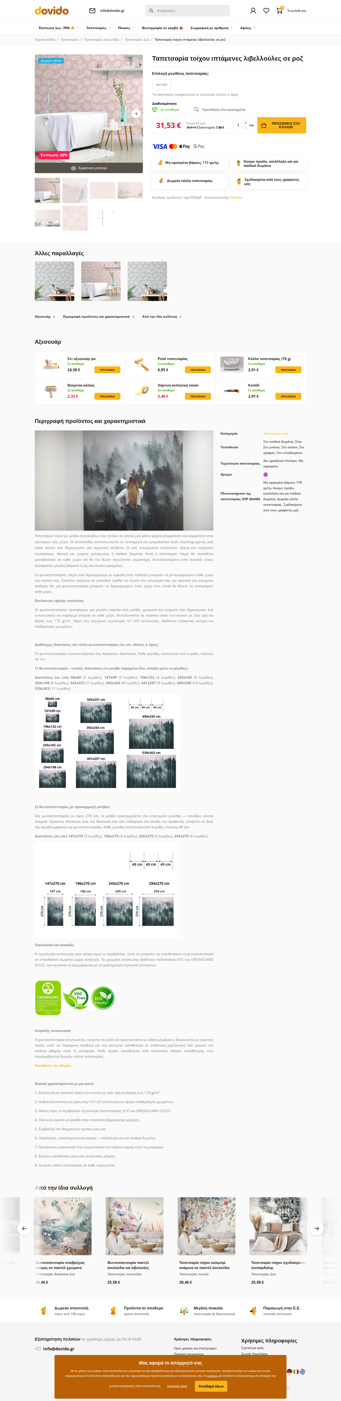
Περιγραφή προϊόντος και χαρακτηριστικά (96, 316)
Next (136, 113)
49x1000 (161, 85)
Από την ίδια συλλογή (159, 316)
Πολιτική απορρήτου (189, 1354)
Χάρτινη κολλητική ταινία (178, 385)
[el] (302, 1371)
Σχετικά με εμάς (252, 1347)
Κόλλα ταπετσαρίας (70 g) (269, 358)
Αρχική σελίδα (45, 39)
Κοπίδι (253, 385)
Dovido (236, 197)
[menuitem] (59, 28)
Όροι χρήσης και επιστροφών (195, 1348)
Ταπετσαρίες (70, 39)
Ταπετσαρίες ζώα (137, 39)
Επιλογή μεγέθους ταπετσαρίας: (181, 73)
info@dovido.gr (58, 1348)
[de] (290, 1371)
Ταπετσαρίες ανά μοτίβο (101, 39)
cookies (212, 1376)
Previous (24, 1229)
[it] (296, 1371)
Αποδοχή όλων (211, 1386)
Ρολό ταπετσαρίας (173, 358)
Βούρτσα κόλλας (81, 385)
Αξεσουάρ (43, 316)
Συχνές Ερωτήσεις (254, 1353)
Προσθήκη (107, 370)
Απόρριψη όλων (177, 1386)
